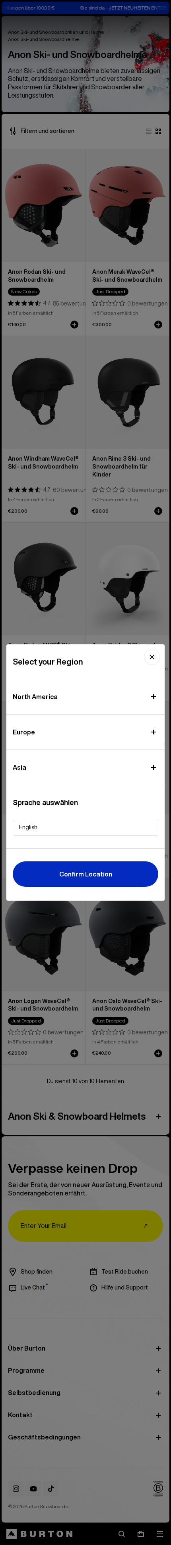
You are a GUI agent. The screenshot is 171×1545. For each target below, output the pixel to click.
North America (35, 697)
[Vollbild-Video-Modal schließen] (152, 657)
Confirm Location (85, 874)
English (28, 827)
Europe (24, 732)
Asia (19, 767)
